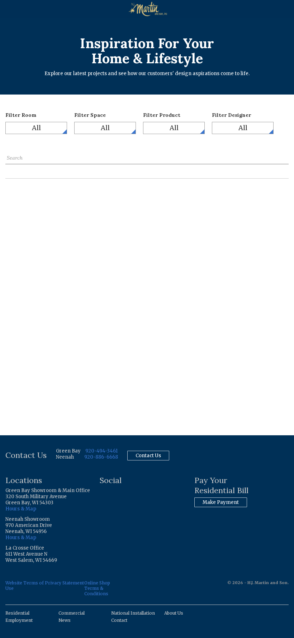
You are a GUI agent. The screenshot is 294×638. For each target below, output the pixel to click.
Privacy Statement (64, 583)
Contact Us (148, 456)
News (64, 620)
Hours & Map (20, 509)
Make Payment (221, 502)
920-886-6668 (101, 457)
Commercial (71, 613)
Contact (119, 620)
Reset (12, 169)
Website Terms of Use (24, 585)
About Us (173, 613)
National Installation (133, 613)
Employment (19, 620)
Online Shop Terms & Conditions (97, 588)
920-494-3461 (101, 451)
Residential (17, 613)
